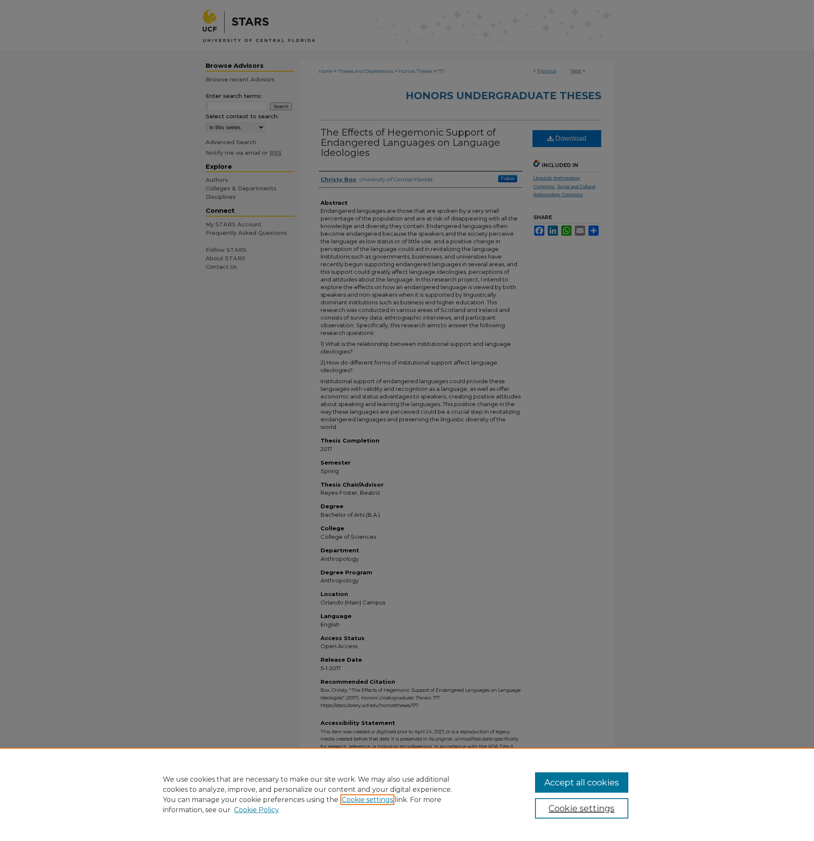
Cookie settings (367, 800)
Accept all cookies (581, 782)
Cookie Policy (256, 810)
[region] (407, 794)
